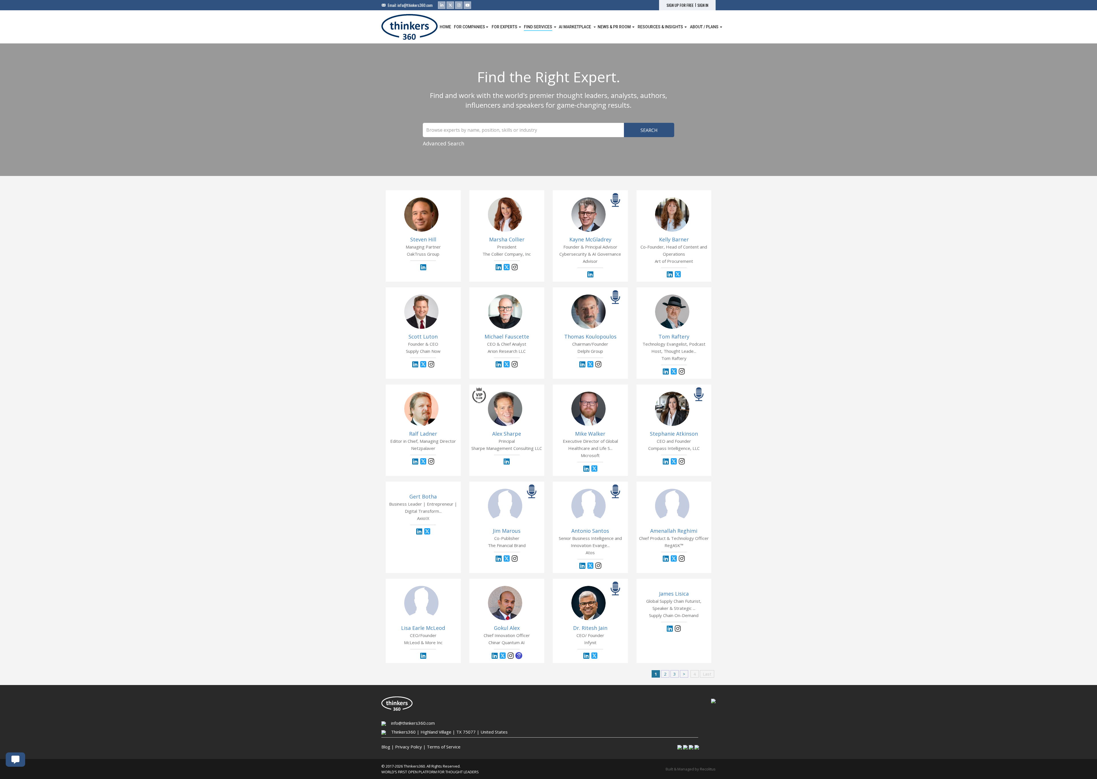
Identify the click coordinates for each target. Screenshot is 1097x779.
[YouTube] (467, 5)
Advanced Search (443, 143)
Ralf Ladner (423, 433)
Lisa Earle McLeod (423, 627)
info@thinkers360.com (415, 5)
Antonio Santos (590, 530)
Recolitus (708, 769)
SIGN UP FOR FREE (680, 5)
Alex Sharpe (506, 433)
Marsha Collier (507, 239)
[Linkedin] (441, 5)
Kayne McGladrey (590, 239)
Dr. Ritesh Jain (590, 627)
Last (707, 674)
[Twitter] (450, 5)
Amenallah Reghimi (673, 530)
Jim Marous (507, 530)
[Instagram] (459, 5)
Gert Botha (423, 496)
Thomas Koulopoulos (590, 336)
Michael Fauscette (507, 336)
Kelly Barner (674, 239)
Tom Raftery (673, 336)
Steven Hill (423, 239)
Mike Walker (590, 433)
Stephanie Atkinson (674, 433)
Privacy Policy (408, 747)
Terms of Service (444, 747)
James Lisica (674, 593)
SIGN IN (702, 5)
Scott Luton (423, 336)
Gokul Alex (507, 627)
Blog (385, 747)
